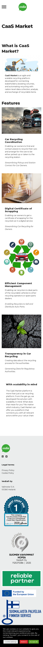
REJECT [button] (23, 642)
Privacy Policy (8, 470)
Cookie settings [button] (11, 642)
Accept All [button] (33, 642)
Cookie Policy (8, 473)
